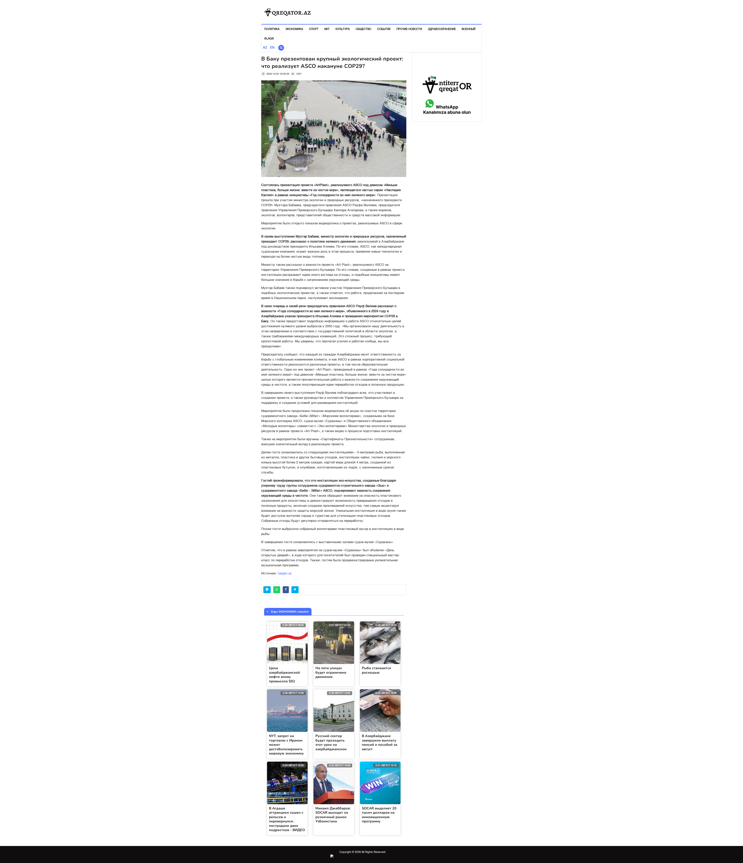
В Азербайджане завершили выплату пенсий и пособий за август (379, 742)
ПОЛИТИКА (272, 29)
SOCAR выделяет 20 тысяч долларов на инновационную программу (379, 815)
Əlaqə (269, 38)
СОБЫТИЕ (384, 29)
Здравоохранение (442, 29)
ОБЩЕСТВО (363, 29)
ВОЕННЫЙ (468, 29)
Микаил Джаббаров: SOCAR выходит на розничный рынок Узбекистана (332, 815)
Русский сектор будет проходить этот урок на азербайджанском (331, 742)
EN (272, 47)
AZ (265, 47)
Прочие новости (409, 29)
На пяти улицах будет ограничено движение (330, 672)
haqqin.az (285, 573)
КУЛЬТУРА (343, 29)
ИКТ (327, 29)
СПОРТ (313, 29)
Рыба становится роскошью (376, 670)
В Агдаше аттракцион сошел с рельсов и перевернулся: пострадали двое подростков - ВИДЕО (287, 819)
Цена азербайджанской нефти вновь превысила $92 (284, 675)
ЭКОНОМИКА (294, 29)
